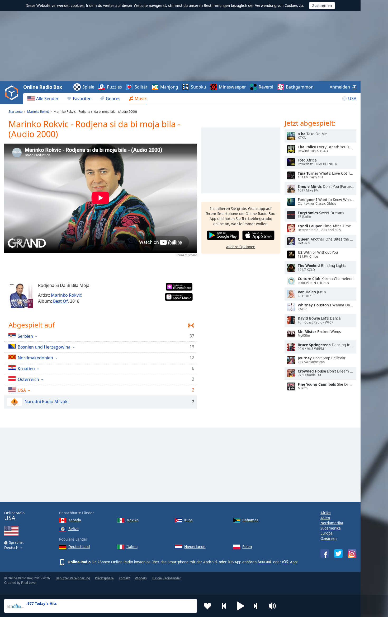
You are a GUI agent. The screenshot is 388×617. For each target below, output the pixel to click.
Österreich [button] (28, 379)
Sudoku (198, 87)
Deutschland (79, 546)
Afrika (325, 512)
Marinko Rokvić (66, 295)
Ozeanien (328, 538)
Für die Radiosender (166, 578)
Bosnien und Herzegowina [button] (44, 347)
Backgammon (300, 87)
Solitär (141, 87)
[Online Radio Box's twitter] (338, 553)
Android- (265, 561)
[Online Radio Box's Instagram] (352, 553)
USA (352, 98)
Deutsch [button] (11, 548)
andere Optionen (240, 246)
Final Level (28, 582)
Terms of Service (186, 255)
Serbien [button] (25, 336)
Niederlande (194, 546)
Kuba (188, 519)
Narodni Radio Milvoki (47, 401)
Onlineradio (14, 516)
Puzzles (114, 87)
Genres (113, 98)
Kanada (74, 519)
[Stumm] (274, 606)
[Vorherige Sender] (224, 606)
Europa (326, 533)
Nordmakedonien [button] (35, 357)
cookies (77, 5)
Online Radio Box (42, 87)
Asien (325, 517)
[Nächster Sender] (257, 606)
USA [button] (22, 390)
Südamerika (330, 528)
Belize (73, 528)
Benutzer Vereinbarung (73, 578)
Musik (141, 98)
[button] (240, 606)
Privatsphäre (104, 578)
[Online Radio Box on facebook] (324, 553)
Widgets (141, 578)
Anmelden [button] (340, 87)
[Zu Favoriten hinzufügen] (207, 606)
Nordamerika (331, 522)
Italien (132, 546)
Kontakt (124, 578)
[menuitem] (43, 98)
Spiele (88, 87)
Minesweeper (232, 87)
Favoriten (82, 98)
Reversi (266, 87)
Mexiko (132, 519)
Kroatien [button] (26, 368)
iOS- (285, 561)
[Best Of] (21, 295)
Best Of (60, 301)
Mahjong (169, 87)
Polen (247, 546)
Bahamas (250, 519)
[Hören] (291, 136)
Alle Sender (47, 98)
